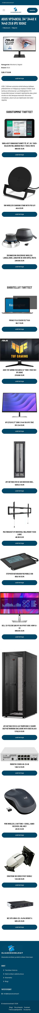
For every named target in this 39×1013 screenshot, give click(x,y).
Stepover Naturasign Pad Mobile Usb (19, 574)
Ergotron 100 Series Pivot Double (19, 876)
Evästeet (27, 1007)
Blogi (6, 981)
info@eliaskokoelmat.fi (8, 2)
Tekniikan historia (11, 970)
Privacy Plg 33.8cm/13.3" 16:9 (19, 320)
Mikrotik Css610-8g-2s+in (19, 764)
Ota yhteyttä (18, 1007)
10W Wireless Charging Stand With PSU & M (19, 205)
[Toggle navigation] (3, 10)
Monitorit (6, 28)
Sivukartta (26, 1010)
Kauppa (32, 10)
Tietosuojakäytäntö (15, 1010)
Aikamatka (8, 978)
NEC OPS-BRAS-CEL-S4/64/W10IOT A (19, 918)
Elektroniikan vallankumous (14, 974)
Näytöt (14, 28)
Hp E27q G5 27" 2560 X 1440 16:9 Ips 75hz (19, 422)
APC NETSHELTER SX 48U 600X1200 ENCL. (20, 482)
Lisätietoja (19, 78)
